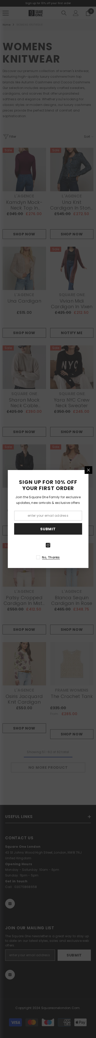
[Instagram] (48, 545)
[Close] (88, 470)
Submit (48, 529)
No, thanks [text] (51, 557)
